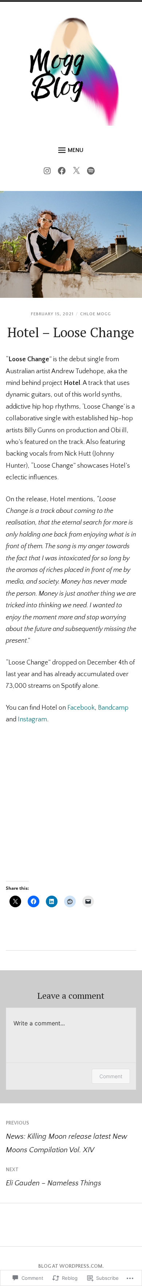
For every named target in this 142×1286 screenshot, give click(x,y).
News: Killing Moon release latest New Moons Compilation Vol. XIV (66, 1137)
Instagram (32, 719)
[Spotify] (92, 172)
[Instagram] (49, 172)
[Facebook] (63, 172)
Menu (75, 150)
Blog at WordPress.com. (71, 1266)
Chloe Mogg (95, 314)
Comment (110, 1076)
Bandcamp (113, 708)
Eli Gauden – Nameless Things (53, 1177)
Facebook (81, 708)
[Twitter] (78, 172)
